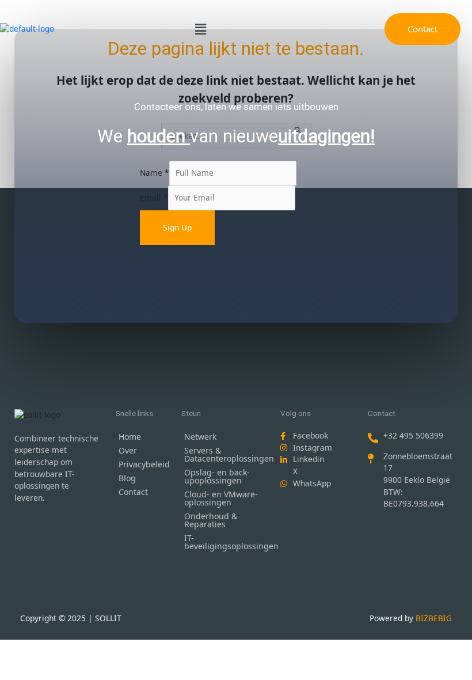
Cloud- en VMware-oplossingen (221, 498)
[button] (200, 29)
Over (128, 450)
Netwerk (200, 436)
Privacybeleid (144, 464)
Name (154, 172)
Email (154, 197)
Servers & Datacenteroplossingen (226, 454)
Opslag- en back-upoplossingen (217, 476)
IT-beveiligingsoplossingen (226, 541)
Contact (133, 491)
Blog (127, 478)
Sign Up (177, 227)
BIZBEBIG (434, 618)
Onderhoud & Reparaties (210, 520)
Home (130, 436)
